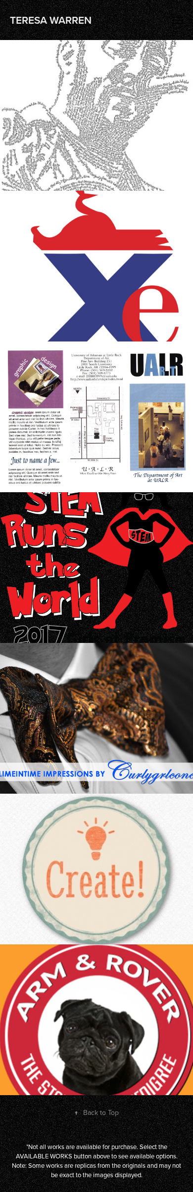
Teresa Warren (51, 19)
